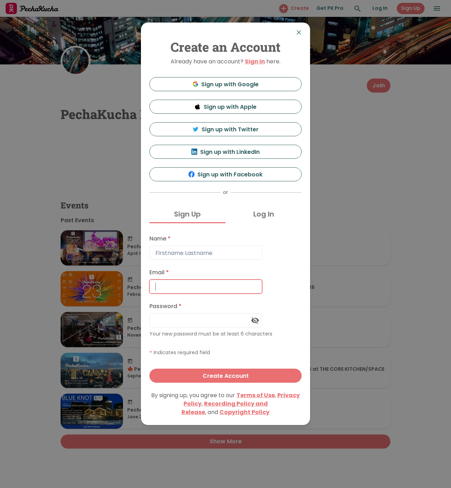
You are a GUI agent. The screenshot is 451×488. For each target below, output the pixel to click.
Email (159, 272)
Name (160, 238)
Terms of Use (255, 395)
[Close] (298, 32)
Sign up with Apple (230, 107)
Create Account (226, 376)
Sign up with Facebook (229, 174)
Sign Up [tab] (187, 214)
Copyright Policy (245, 412)
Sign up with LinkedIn (230, 152)
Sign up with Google (230, 84)
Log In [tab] (263, 214)
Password (165, 306)
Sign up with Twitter (230, 129)
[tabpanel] (225, 307)
